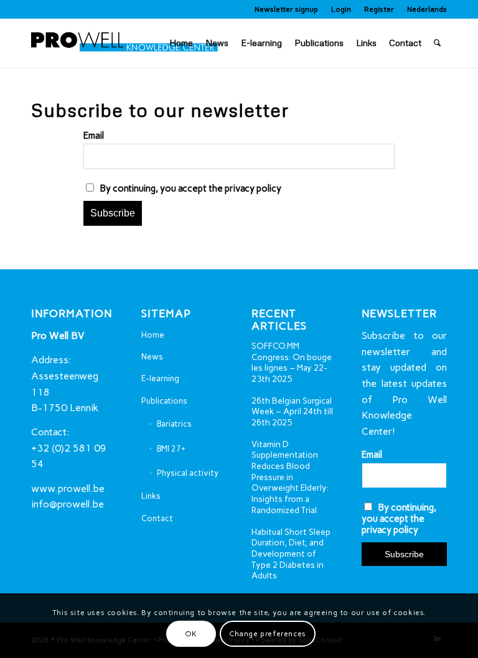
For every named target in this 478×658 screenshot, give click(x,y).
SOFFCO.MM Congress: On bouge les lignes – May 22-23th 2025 (291, 362)
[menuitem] (286, 9)
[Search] (437, 43)
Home (152, 335)
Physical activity (187, 473)
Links (151, 496)
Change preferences (267, 633)
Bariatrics (174, 424)
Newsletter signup (286, 9)
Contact (157, 518)
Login (341, 9)
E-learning (160, 378)
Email (93, 135)
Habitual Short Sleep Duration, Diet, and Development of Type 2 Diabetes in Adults (290, 554)
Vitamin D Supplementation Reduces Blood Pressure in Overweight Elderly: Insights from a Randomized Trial (290, 477)
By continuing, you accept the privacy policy (189, 188)
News (152, 356)
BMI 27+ (171, 448)
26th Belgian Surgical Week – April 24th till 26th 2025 (292, 411)
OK (191, 633)
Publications (164, 400)
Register (379, 9)
